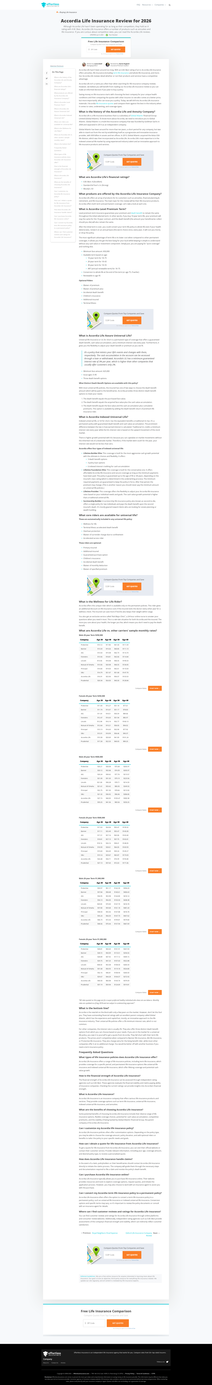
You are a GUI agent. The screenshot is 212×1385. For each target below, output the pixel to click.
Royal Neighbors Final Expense (105, 1233)
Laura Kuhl (98, 64)
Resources (146, 5)
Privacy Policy (129, 1374)
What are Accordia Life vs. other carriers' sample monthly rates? (63, 137)
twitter (167, 1362)
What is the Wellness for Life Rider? (62, 129)
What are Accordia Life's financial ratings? (62, 88)
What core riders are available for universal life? (63, 123)
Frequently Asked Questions (60, 149)
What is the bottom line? (62, 144)
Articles (63, 1363)
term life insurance (121, 73)
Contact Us (54, 1363)
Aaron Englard (124, 64)
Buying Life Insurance (68, 12)
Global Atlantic (137, 115)
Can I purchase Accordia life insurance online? (62, 217)
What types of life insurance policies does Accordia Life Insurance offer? (62, 158)
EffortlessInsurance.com (81, 1374)
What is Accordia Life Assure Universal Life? (62, 110)
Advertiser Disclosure (56, 66)
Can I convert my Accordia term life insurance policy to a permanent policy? (63, 225)
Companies (159, 5)
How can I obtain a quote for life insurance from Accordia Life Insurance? (63, 203)
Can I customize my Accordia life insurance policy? (62, 193)
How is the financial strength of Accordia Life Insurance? (62, 169)
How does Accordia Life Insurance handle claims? (63, 211)
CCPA (153, 1374)
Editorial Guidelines (87, 1276)
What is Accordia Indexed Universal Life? (63, 116)
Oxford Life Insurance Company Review (139, 1234)
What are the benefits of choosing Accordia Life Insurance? (62, 184)
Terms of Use (119, 54)
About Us (46, 1363)
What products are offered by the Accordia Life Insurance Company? (63, 95)
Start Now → (155, 688)
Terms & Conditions (142, 1374)
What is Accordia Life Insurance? (61, 177)
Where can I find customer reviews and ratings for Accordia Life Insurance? (63, 234)
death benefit (136, 213)
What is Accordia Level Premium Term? (62, 103)
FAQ (138, 5)
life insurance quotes (105, 103)
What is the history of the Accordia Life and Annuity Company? (63, 80)
